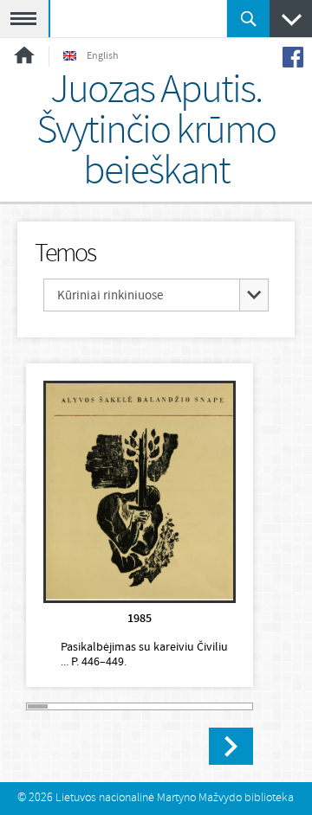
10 (221, 706)
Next (231, 746)
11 (241, 706)
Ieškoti (248, 18)
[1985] (139, 492)
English (103, 56)
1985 (139, 618)
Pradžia (24, 55)
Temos (65, 254)
